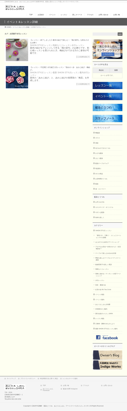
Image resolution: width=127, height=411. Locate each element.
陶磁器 (97, 133)
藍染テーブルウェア (102, 163)
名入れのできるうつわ (102, 148)
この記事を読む (83, 56)
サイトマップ (11, 378)
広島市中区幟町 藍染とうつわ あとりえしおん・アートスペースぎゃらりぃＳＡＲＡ (61, 406)
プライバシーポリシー (27, 378)
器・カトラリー (100, 189)
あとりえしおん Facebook (48, 389)
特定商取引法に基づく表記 (49, 378)
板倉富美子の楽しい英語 (103, 264)
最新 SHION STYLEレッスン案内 (68, 72)
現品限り (98, 168)
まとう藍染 (99, 158)
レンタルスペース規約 (70, 378)
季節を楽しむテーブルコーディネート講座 (108, 259)
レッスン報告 (99, 318)
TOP (44, 385)
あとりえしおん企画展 (102, 304)
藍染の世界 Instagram (70, 389)
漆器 (96, 143)
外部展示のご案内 (101, 309)
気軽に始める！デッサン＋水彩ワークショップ (108, 275)
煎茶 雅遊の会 (100, 285)
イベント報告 (99, 294)
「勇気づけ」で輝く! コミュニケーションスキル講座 (108, 236)
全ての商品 (99, 174)
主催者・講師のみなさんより (105, 324)
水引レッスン (78, 45)
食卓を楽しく (99, 217)
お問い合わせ (107, 385)
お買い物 (66, 385)
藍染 (96, 184)
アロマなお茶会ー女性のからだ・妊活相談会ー (108, 248)
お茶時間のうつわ (101, 179)
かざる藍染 (99, 153)
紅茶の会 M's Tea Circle (103, 289)
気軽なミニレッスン (62, 45)
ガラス (97, 138)
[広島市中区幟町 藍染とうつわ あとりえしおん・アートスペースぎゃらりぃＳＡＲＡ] (15, 9)
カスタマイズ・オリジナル (104, 207)
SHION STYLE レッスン (41, 45)
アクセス (86, 385)
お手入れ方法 (99, 202)
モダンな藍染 (99, 212)
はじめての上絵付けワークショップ (107, 242)
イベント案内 (99, 299)
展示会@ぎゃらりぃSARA (104, 313)
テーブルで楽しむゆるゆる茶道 (105, 253)
